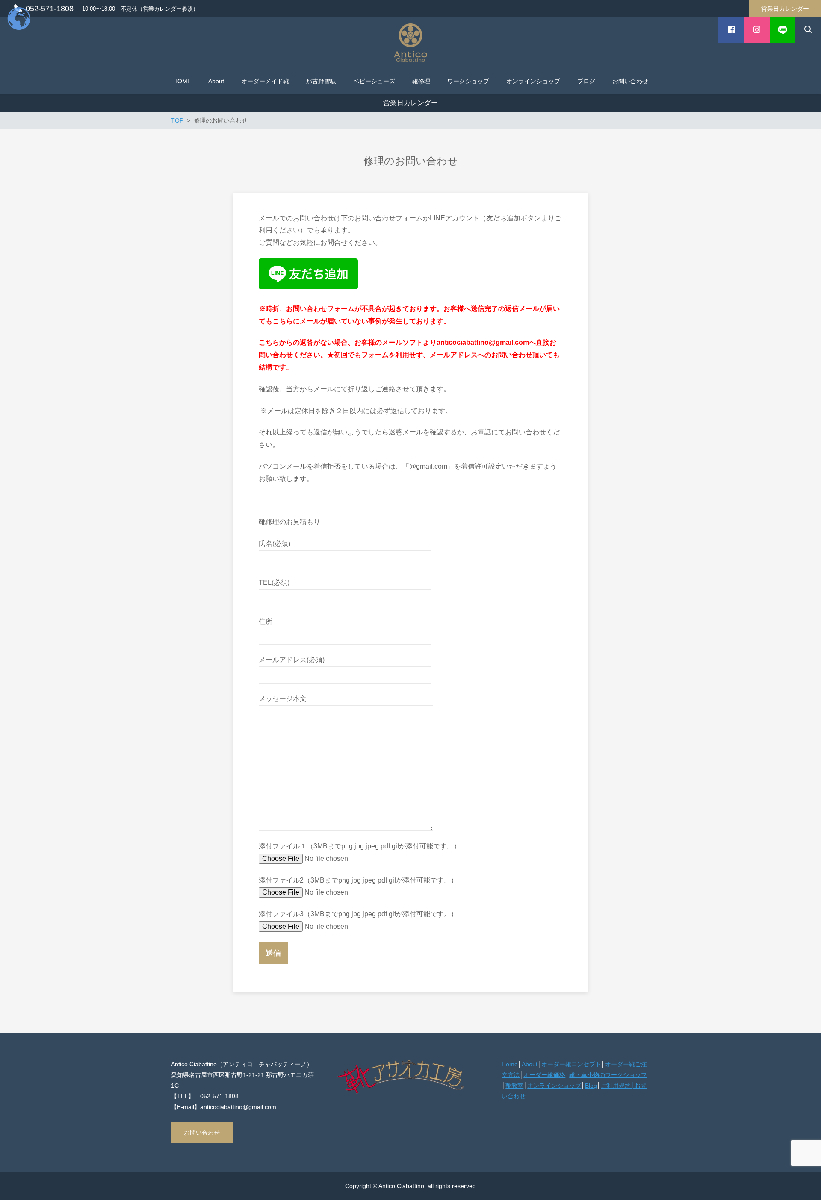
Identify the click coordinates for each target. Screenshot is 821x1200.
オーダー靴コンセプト (571, 1064)
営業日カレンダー (785, 8)
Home (510, 1064)
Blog (591, 1085)
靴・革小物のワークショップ (608, 1074)
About (529, 1064)
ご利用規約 (616, 1085)
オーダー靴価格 (544, 1074)
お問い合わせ (202, 1132)
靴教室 (514, 1085)
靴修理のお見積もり (289, 521)
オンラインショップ (554, 1085)
